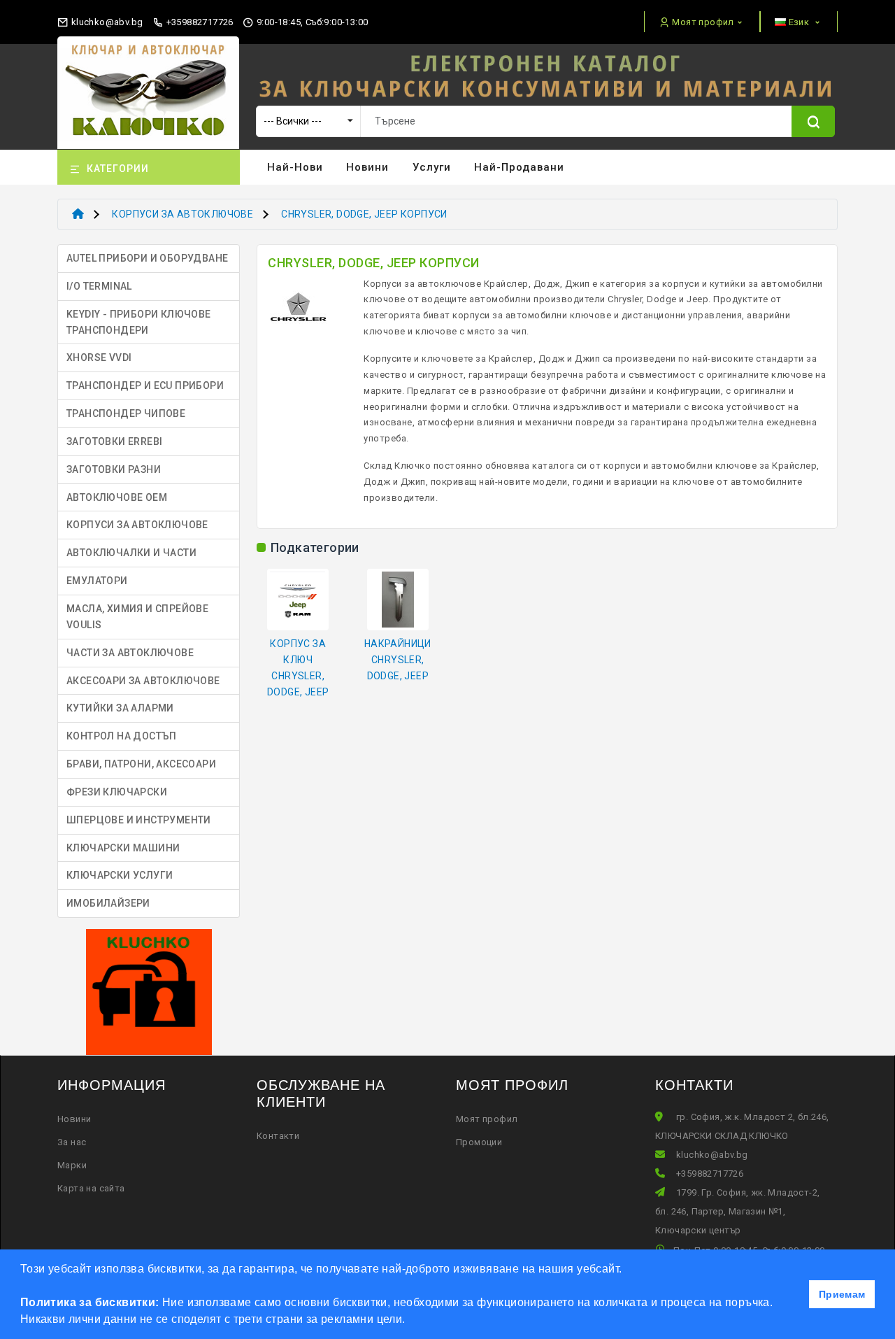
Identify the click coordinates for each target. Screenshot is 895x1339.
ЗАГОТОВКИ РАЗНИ (113, 469)
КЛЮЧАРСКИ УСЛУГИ (119, 875)
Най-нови (295, 167)
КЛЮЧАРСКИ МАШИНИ (123, 847)
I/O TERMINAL (99, 286)
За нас (71, 1142)
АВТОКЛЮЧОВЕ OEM (116, 497)
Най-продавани (519, 167)
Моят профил (486, 1119)
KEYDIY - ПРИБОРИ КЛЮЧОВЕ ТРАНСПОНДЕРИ (138, 322)
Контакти (278, 1136)
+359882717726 (199, 22)
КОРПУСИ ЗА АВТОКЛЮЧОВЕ (182, 214)
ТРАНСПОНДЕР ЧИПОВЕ (125, 413)
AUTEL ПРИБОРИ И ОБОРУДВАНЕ (147, 258)
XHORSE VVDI (98, 357)
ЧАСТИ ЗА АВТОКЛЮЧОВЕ (130, 652)
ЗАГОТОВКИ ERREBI (114, 441)
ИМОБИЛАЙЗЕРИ (108, 903)
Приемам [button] (842, 1294)
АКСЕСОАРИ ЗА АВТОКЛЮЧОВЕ (143, 680)
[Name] (813, 121)
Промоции (479, 1142)
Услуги (432, 167)
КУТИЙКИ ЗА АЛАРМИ (120, 708)
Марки (72, 1165)
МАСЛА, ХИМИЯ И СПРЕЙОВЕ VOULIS (137, 616)
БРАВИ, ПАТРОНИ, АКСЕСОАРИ (141, 764)
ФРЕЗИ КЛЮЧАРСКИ (116, 792)
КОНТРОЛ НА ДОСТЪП (121, 736)
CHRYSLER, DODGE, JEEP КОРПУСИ (364, 214)
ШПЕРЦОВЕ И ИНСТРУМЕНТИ (138, 820)
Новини (367, 167)
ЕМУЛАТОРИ (97, 580)
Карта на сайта (91, 1188)
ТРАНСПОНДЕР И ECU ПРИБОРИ (145, 385)
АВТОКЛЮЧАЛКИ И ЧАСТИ (131, 552)
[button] (410, 1321)
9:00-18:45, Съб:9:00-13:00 (311, 22)
